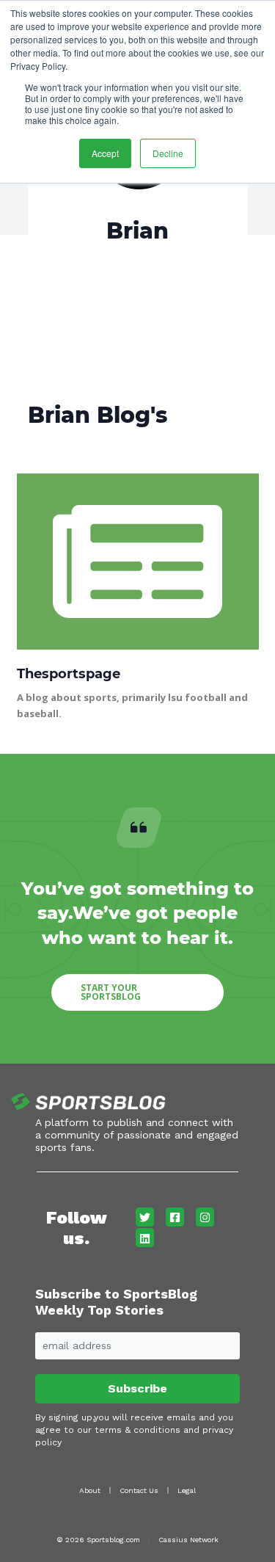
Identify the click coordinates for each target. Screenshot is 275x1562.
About (89, 1490)
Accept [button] (105, 153)
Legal (186, 1490)
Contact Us (139, 1490)
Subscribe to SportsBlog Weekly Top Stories (116, 1302)
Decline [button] (168, 153)
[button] (137, 992)
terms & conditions (137, 1430)
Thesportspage (68, 674)
